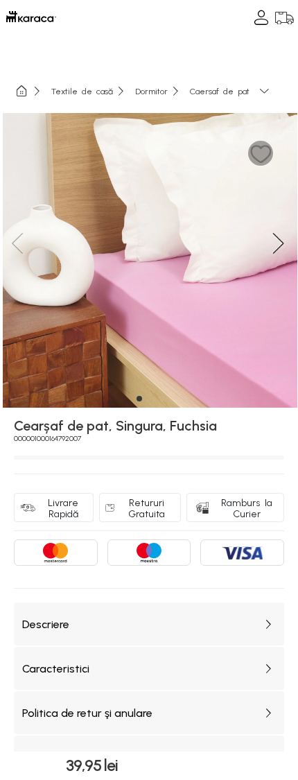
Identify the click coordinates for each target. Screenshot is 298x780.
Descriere (45, 624)
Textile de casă (82, 91)
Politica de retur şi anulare (87, 713)
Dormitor (151, 91)
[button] (261, 153)
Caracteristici (55, 668)
